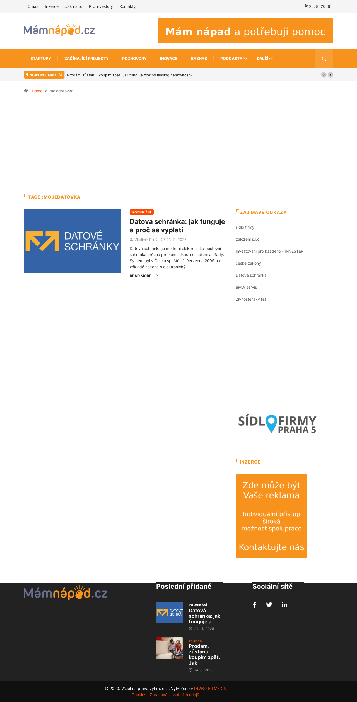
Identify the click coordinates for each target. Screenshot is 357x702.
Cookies (139, 694)
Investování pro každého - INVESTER (269, 251)
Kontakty (128, 6)
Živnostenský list (251, 299)
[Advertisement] (178, 146)
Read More (140, 276)
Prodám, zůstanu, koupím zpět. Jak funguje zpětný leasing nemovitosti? (130, 75)
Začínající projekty (86, 58)
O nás (33, 6)
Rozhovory (134, 58)
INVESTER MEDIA (210, 688)
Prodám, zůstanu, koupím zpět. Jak (204, 654)
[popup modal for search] (324, 58)
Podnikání (141, 212)
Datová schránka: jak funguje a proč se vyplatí (177, 226)
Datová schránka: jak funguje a (204, 615)
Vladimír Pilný (145, 239)
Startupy (40, 58)
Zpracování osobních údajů (174, 694)
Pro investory (101, 6)
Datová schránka (251, 275)
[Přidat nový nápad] (245, 30)
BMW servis (246, 287)
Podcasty (231, 58)
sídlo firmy (245, 227)
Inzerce (52, 6)
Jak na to (73, 6)
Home (37, 90)
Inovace (169, 58)
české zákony (248, 263)
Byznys (199, 58)
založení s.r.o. (248, 239)
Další (262, 58)
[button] (324, 75)
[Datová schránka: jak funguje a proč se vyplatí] (169, 612)
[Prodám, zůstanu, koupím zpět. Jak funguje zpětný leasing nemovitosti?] (169, 648)
